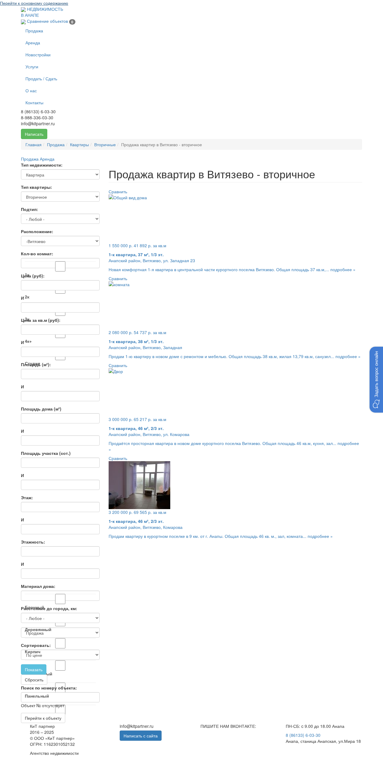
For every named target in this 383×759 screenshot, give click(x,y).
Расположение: (37, 231)
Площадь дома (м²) (41, 409)
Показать (33, 669)
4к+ (28, 341)
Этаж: (27, 497)
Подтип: (29, 209)
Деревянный (38, 629)
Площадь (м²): (36, 364)
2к (27, 297)
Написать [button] (34, 134)
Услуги (31, 67)
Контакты (34, 102)
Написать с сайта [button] (141, 736)
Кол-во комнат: (37, 253)
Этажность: (33, 542)
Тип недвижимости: (42, 165)
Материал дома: (38, 586)
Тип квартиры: (36, 187)
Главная (33, 144)
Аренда (32, 43)
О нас (31, 90)
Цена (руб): (33, 276)
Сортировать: (36, 645)
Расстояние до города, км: (49, 608)
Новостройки (38, 55)
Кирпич (32, 651)
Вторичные (105, 144)
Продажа (34, 31)
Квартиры (79, 144)
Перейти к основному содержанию (34, 3)
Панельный (37, 696)
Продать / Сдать (41, 79)
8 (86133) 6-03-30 (303, 735)
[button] (376, 380)
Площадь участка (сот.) (46, 453)
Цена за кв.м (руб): (40, 320)
